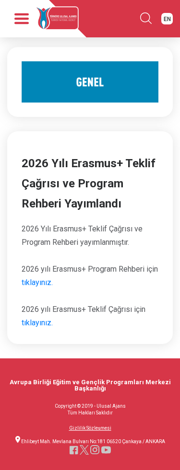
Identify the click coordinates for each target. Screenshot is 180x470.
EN (167, 19)
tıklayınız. (37, 282)
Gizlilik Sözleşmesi (90, 428)
